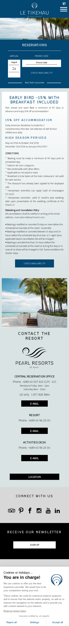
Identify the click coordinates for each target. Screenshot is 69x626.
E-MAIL (34, 403)
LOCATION (34, 477)
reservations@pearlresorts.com (29, 217)
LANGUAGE (65, 3)
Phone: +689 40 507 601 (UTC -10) (34, 381)
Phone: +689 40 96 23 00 (34, 420)
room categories (26, 165)
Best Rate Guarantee (34, 82)
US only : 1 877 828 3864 (34, 394)
